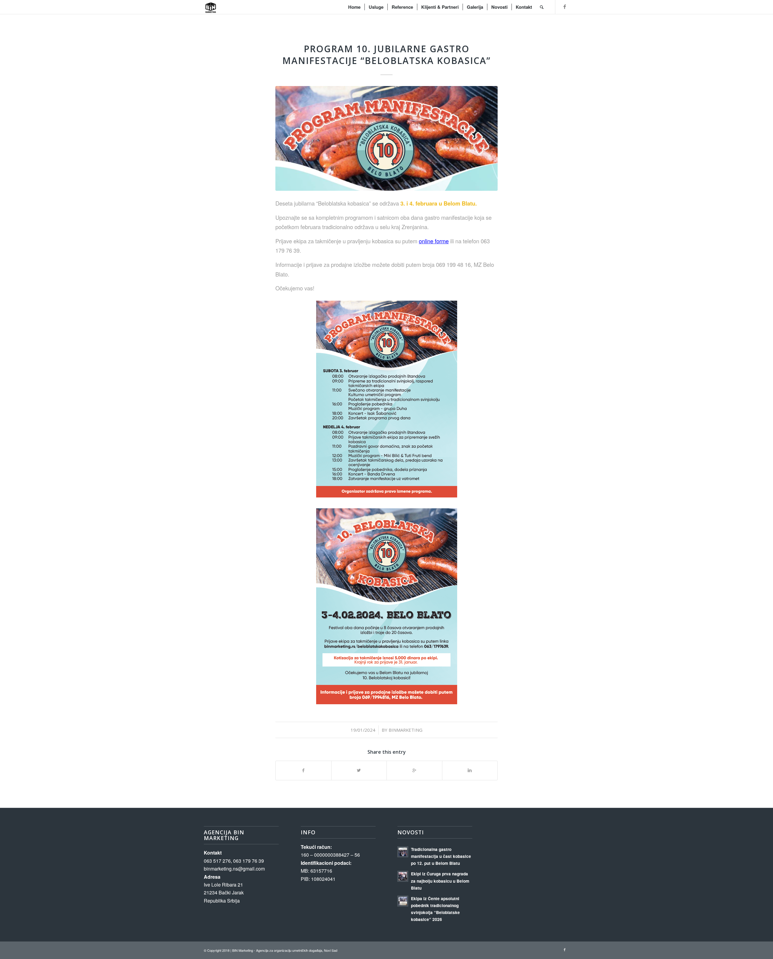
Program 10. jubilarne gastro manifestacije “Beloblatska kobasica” (386, 55)
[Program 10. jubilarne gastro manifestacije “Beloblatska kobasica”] (386, 138)
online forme (434, 241)
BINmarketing (405, 730)
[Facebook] (564, 6)
